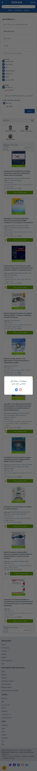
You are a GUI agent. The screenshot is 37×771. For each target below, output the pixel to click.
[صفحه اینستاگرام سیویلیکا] (20, 389)
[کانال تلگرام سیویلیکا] (16, 389)
